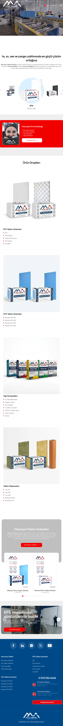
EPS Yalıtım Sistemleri (12, 229)
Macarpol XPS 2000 (7, 684)
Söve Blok (35, 672)
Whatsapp (54, 5)
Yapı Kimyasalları (10, 396)
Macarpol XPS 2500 (7, 686)
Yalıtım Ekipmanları (11, 486)
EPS (31, 106)
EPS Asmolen (36, 669)
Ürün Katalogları (29, 1)
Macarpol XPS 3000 (7, 689)
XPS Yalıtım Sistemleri (12, 314)
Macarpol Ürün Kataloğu (32, 126)
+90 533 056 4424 (40, 1)
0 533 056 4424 (47, 678)
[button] (56, 24)
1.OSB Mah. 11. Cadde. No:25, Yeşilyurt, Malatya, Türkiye (47, 684)
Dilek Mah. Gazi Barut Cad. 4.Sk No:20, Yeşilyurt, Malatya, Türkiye (47, 694)
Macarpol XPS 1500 (6, 681)
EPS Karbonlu (36, 663)
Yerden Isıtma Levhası (38, 666)
